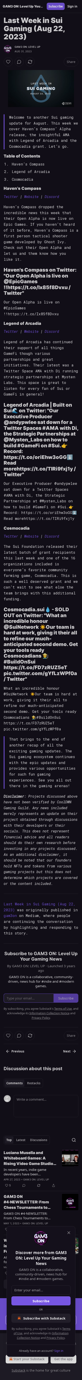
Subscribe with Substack (44, 1318)
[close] (68, 1232)
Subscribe (41, 1301)
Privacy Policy (55, 1338)
